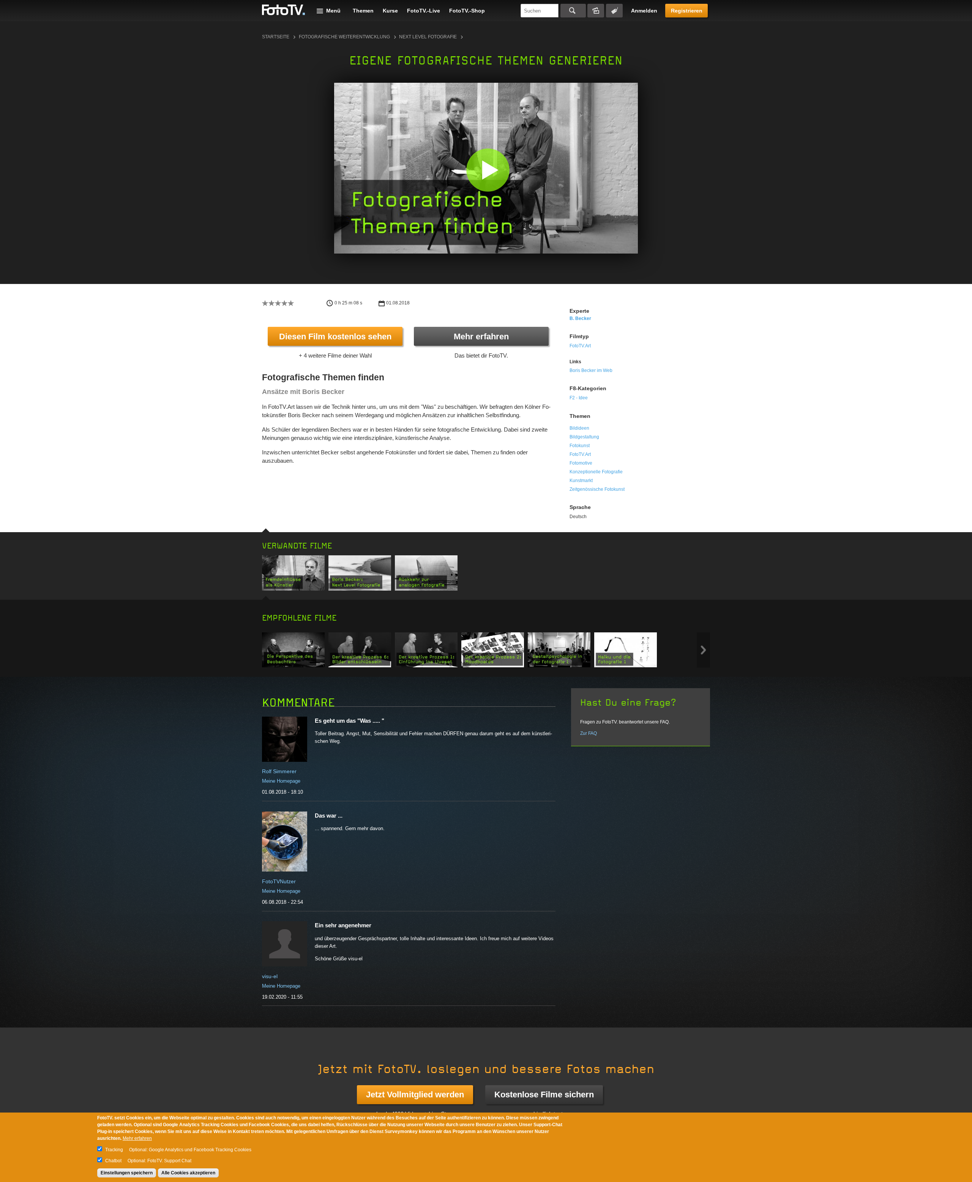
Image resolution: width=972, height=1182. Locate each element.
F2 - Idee (579, 397)
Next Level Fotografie (428, 36)
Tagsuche (614, 10)
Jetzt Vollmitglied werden (415, 1094)
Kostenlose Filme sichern (544, 1094)
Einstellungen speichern (127, 1173)
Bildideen (579, 428)
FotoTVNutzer (279, 881)
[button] (487, 170)
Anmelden (644, 11)
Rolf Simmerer (279, 771)
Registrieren (686, 11)
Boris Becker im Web (591, 370)
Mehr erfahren (481, 336)
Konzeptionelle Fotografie (596, 471)
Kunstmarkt (581, 480)
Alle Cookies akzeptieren (188, 1173)
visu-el (270, 976)
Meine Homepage (281, 781)
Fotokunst (580, 445)
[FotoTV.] (283, 10)
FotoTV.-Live (423, 11)
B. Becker (580, 318)
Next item (703, 650)
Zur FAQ (588, 733)
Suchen (573, 10)
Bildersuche (595, 10)
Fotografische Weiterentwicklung (344, 36)
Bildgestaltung (584, 437)
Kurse (390, 11)
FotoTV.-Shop (467, 11)
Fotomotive (581, 463)
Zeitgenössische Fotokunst (597, 489)
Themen (363, 11)
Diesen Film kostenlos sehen (335, 336)
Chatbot (113, 1160)
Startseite (275, 36)
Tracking (114, 1149)
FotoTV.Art (580, 345)
